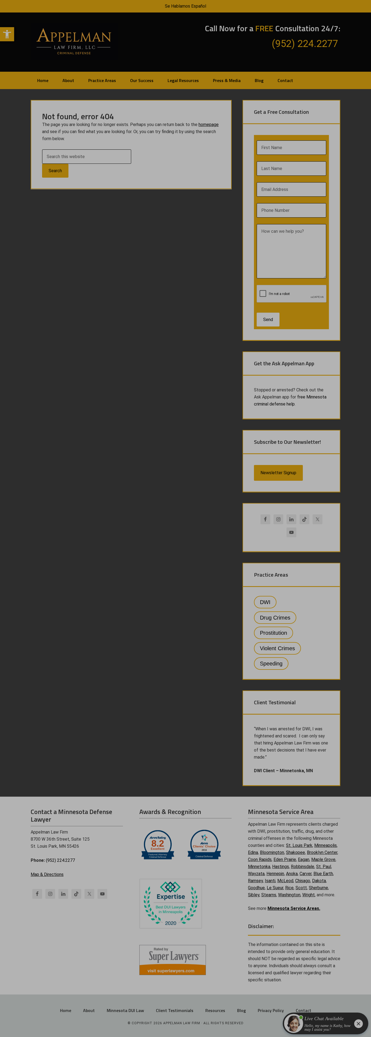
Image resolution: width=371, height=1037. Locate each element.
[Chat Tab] (185, 518)
